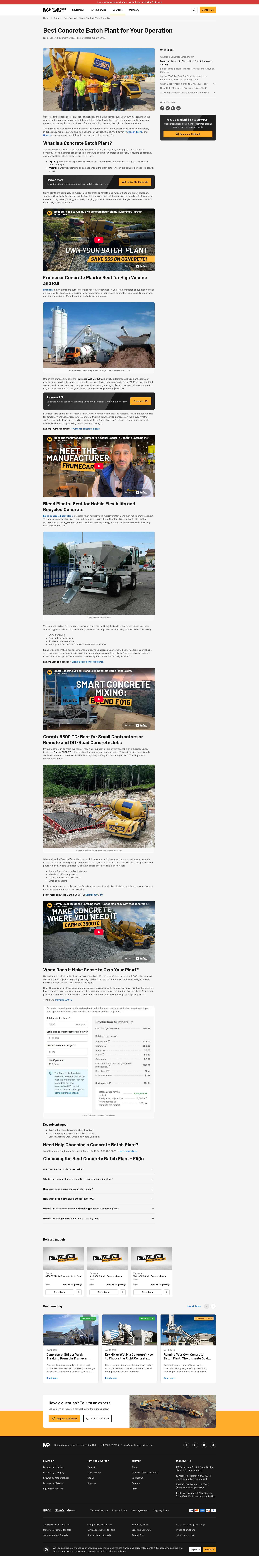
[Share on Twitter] (168, 108)
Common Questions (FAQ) (145, 1472)
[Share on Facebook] (162, 108)
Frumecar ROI (141, 401)
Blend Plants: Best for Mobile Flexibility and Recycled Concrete (187, 70)
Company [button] (134, 9)
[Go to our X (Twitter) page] (213, 1445)
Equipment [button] (78, 9)
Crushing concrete (141, 1530)
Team (134, 1467)
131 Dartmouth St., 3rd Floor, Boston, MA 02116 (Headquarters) (195, 1469)
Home (46, 18)
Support (91, 1483)
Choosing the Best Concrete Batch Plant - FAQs (184, 92)
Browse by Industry (53, 1467)
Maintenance (94, 1472)
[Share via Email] (178, 108)
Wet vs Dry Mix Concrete (135, 182)
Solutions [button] (118, 9)
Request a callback (67, 1418)
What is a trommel (185, 1535)
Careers (136, 1483)
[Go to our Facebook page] (186, 1445)
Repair (90, 1478)
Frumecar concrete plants (86, 428)
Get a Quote (59, 1292)
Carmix (47, 135)
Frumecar (130, 132)
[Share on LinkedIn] (173, 108)
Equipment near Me (53, 1488)
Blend (139, 132)
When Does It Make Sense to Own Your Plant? (184, 83)
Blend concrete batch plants (58, 516)
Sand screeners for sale (55, 1535)
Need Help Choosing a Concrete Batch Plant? (183, 88)
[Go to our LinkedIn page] (195, 1445)
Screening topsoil (140, 1524)
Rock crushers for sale (99, 1535)
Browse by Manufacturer (56, 1478)
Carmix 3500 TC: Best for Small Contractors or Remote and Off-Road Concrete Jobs (184, 78)
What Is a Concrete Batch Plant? (177, 56)
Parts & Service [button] (98, 9)
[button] (63, 1272)
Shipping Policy (161, 1510)
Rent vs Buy (138, 1535)
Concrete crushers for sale (57, 1530)
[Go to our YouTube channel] (204, 1445)
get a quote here (128, 1151)
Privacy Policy (119, 1510)
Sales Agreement (140, 1510)
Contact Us (208, 9)
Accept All (209, 1549)
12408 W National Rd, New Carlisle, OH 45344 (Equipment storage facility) (195, 1495)
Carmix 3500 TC (94, 894)
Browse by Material (53, 1483)
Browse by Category (53, 1472)
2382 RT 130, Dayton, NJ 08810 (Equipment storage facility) (192, 1486)
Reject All (195, 1549)
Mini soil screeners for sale (101, 1530)
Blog (56, 18)
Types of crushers (185, 1530)
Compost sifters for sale (99, 1524)
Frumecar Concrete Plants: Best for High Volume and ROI (186, 63)
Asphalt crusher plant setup (190, 1524)
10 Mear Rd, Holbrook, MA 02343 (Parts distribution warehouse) (193, 1477)
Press (134, 1488)
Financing (92, 1467)
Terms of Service (99, 1510)
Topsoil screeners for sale (56, 1524)
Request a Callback (190, 134)
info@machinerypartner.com (138, 1445)
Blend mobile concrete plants (87, 661)
